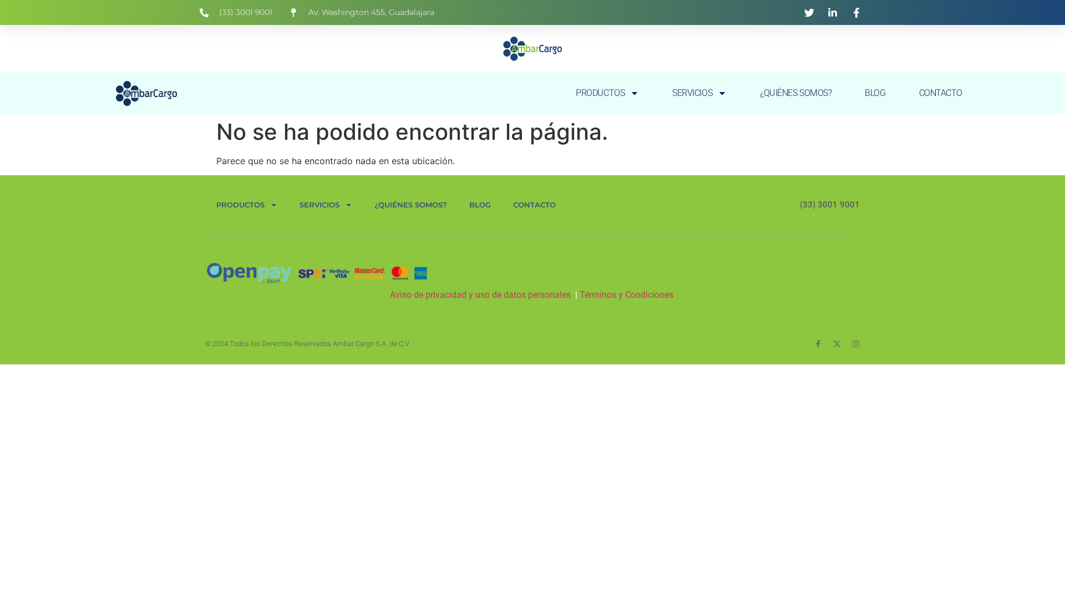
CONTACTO (940, 93)
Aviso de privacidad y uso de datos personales (480, 295)
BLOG (875, 93)
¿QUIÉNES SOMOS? (795, 93)
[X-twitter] (837, 344)
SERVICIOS (692, 93)
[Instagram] (856, 344)
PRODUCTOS (600, 93)
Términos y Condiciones (628, 295)
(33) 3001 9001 (830, 205)
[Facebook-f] (818, 344)
